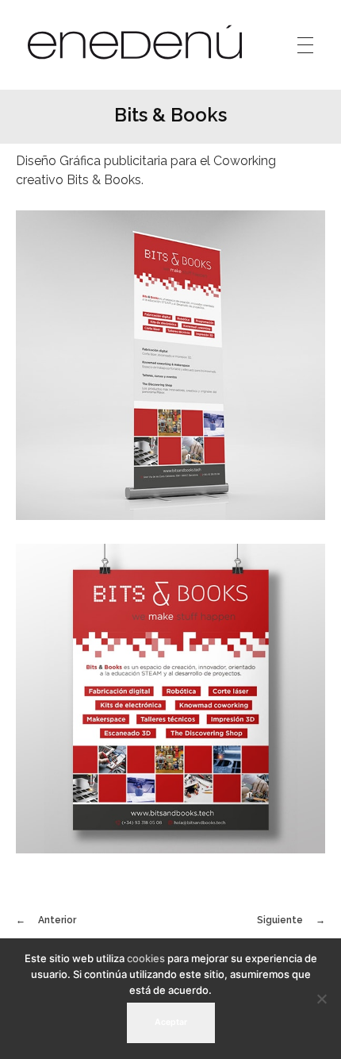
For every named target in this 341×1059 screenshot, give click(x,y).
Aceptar (171, 1022)
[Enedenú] (135, 42)
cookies (146, 958)
